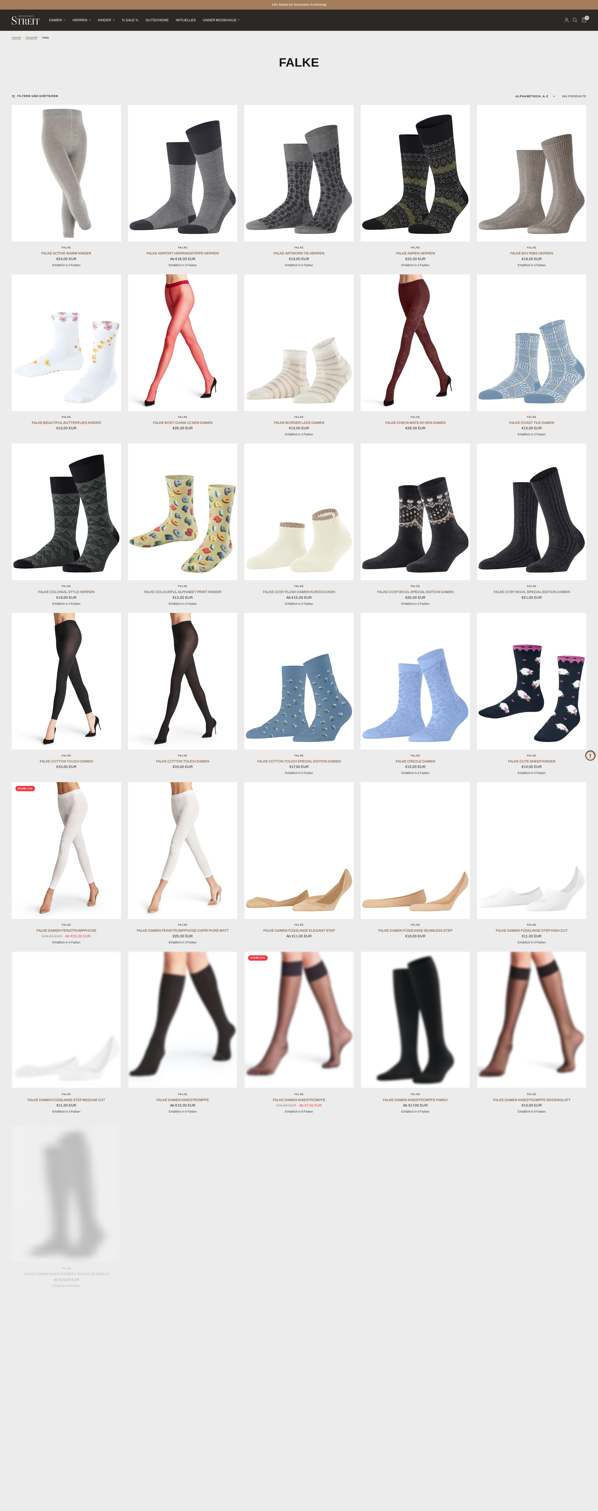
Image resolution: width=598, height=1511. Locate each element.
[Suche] (575, 20)
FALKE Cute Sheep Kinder (531, 761)
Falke (66, 247)
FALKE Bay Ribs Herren (531, 253)
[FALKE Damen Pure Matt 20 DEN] (66, 1358)
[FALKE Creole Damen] (415, 681)
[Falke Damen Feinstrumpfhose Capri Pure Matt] (182, 850)
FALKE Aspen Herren (415, 253)
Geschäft (31, 37)
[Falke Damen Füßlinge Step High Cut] (531, 850)
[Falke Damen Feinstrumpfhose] (66, 850)
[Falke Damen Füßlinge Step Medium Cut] (66, 1020)
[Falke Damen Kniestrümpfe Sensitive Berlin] (66, 1189)
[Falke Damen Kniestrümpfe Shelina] (299, 1189)
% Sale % (130, 20)
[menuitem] (57, 20)
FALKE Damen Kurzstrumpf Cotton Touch (531, 1269)
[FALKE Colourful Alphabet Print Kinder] (182, 512)
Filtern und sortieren (37, 96)
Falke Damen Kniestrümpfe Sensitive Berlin (66, 1269)
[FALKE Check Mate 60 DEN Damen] (415, 342)
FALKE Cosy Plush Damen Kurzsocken (299, 592)
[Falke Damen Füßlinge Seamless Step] (415, 850)
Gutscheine (157, 20)
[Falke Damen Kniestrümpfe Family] (415, 1020)
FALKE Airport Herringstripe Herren (182, 253)
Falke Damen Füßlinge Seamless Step (415, 930)
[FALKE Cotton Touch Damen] (66, 681)
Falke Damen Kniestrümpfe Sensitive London (182, 1269)
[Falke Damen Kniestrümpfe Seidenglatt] (531, 1020)
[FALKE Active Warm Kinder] (66, 173)
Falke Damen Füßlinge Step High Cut (532, 930)
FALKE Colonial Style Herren (66, 592)
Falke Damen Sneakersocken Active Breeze (415, 1438)
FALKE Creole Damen (415, 761)
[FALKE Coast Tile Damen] (531, 342)
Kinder (104, 20)
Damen (55, 20)
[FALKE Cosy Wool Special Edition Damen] (415, 512)
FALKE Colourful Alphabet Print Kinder (182, 592)
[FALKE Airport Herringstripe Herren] (182, 173)
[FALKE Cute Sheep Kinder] (531, 681)
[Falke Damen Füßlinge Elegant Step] (299, 850)
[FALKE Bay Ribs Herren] (531, 173)
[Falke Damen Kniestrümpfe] (182, 1020)
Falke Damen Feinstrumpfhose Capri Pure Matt (183, 930)
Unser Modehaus (219, 20)
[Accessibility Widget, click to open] (590, 755)
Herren (79, 20)
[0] (583, 20)
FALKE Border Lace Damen (299, 423)
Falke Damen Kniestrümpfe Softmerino (415, 1269)
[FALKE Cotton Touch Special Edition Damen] (299, 681)
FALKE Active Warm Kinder (66, 253)
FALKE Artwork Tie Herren (299, 253)
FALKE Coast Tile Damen (531, 423)
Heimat (16, 37)
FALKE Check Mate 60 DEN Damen (415, 423)
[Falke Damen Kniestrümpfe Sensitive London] (182, 1189)
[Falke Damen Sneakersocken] (182, 1358)
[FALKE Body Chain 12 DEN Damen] (182, 342)
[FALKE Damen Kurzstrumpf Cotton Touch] (531, 1189)
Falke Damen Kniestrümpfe (183, 1100)
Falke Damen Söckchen (531, 1438)
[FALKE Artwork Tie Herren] (299, 173)
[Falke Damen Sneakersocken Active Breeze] (415, 1358)
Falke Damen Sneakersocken (182, 1438)
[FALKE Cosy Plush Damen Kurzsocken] (299, 512)
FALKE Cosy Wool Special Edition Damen (415, 592)
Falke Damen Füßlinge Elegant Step (299, 930)
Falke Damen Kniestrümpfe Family (415, 1100)
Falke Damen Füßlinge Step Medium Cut (66, 1100)
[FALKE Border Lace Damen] (299, 342)
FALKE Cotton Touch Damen (66, 761)
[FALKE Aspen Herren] (415, 173)
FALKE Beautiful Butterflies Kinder (66, 423)
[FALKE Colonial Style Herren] (66, 512)
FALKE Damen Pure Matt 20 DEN (66, 1438)
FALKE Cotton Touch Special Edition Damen (299, 761)
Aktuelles (186, 20)
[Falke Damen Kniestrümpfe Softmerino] (415, 1189)
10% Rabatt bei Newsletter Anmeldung (299, 4)
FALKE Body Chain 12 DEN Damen (183, 423)
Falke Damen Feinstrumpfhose (66, 930)
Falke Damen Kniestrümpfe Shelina (299, 1269)
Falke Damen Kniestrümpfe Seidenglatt (531, 1100)
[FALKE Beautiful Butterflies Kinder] (66, 342)
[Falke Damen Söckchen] (531, 1358)
